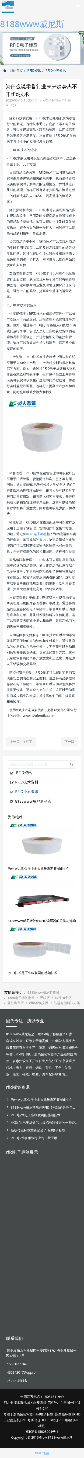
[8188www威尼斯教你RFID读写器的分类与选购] (42, 894)
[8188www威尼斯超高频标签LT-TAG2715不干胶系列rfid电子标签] (13, 1250)
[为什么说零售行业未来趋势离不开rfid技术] (42, 842)
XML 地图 (42, 1453)
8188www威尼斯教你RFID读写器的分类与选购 (42, 921)
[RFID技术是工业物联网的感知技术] (42, 946)
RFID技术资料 (26, 782)
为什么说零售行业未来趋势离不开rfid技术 (38, 868)
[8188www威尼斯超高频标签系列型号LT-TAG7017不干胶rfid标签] (70, 1247)
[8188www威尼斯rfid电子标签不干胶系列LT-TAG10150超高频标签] (27, 1250)
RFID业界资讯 (56, 70)
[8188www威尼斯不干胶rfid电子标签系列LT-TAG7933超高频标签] (27, 1302)
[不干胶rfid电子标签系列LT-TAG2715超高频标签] (56, 1242)
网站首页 (16, 70)
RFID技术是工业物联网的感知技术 (32, 973)
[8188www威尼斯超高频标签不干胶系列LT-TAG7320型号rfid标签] (27, 1188)
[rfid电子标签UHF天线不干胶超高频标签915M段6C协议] (13, 1297)
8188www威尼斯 (32, 24)
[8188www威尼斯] (8, 6)
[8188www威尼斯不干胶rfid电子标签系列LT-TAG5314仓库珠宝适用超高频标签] (56, 1193)
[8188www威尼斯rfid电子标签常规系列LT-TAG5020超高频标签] (70, 1185)
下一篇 (69, 741)
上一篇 (21, 741)
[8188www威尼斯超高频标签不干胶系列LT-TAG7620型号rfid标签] (13, 1188)
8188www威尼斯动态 (33, 801)
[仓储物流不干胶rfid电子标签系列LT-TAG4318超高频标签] (42, 1247)
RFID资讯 (34, 70)
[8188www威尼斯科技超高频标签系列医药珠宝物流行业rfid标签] (42, 1188)
